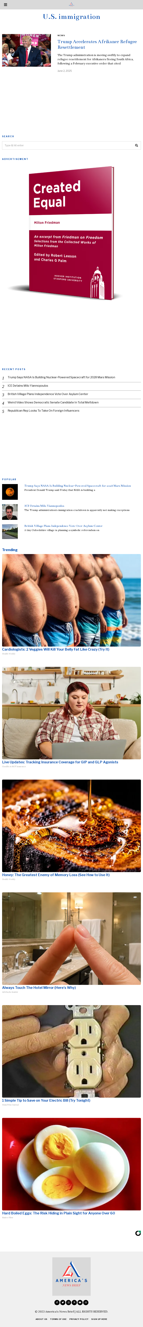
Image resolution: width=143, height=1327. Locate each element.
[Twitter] (62, 1302)
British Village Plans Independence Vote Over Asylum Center (48, 394)
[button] (137, 145)
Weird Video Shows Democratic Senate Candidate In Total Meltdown (53, 402)
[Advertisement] (71, 102)
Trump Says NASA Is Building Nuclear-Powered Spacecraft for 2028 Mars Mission (61, 377)
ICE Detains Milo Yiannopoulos (28, 385)
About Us (41, 1319)
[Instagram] (68, 1302)
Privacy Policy (79, 1319)
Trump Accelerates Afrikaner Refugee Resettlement (97, 44)
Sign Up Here (99, 1319)
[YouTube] (80, 1302)
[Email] (85, 1302)
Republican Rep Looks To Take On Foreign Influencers (43, 410)
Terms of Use (58, 1319)
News (61, 35)
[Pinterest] (74, 1302)
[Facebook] (57, 1302)
